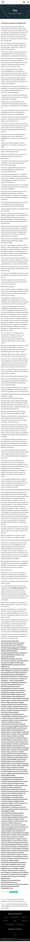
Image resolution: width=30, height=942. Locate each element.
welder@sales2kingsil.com (23, 939)
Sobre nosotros (15, 917)
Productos (24, 917)
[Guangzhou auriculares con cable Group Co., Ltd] (3, 2)
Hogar (10, 13)
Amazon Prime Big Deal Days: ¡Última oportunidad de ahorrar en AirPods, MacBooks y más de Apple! (14, 906)
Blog (14, 13)
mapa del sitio (10, 924)
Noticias (5, 920)
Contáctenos (24, 920)
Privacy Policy (20, 924)
